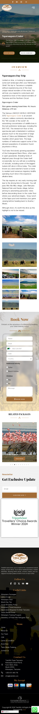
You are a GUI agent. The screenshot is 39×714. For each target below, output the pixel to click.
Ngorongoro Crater (13, 116)
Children (9, 376)
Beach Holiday (13, 371)
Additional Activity (13, 363)
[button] (2, 441)
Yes (9, 380)
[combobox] (8, 349)
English (6, 711)
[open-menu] (33, 8)
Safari (10, 367)
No (9, 384)
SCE (24, 710)
